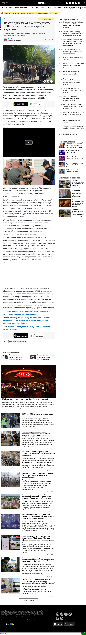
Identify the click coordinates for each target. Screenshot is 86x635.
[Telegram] (67, 3)
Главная (4, 8)
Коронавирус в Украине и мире (37, 13)
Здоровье (73, 8)
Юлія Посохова (12, 39)
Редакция (29, 620)
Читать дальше (28, 600)
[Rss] (73, 3)
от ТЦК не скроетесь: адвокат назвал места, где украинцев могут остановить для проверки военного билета (26, 320)
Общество (58, 8)
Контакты (36, 620)
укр (2, 3)
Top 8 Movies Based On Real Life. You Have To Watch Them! (74, 165)
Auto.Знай (35, 8)
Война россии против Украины (15, 13)
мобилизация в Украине (17, 341)
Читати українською (46, 19)
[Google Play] (69, 623)
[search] (84, 3)
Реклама (23, 620)
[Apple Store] (58, 623)
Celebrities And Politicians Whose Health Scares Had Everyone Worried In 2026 (74, 145)
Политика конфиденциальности (10, 620)
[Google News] (70, 614)
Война (50, 8)
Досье (11, 8)
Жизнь (43, 8)
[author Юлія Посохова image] (6, 39)
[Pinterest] (79, 3)
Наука (80, 8)
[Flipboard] (76, 3)
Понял (83, 632)
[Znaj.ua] (43, 3)
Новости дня (54, 13)
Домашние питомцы (22, 8)
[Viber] (70, 3)
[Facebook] (44, 81)
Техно (65, 8)
